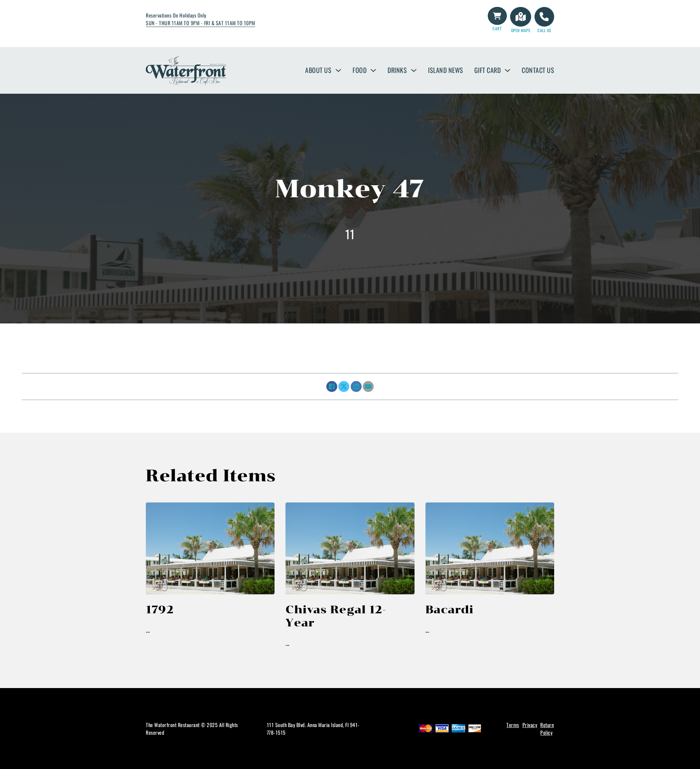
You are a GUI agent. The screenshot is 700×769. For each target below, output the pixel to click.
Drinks (397, 70)
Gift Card (487, 70)
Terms (512, 725)
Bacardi (449, 609)
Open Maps (520, 30)
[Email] (368, 386)
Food (359, 70)
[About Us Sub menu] (338, 70)
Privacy (529, 725)
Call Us (544, 30)
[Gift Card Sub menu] (507, 70)
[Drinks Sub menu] (414, 70)
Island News (445, 70)
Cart (497, 28)
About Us (318, 70)
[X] (343, 386)
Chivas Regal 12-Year (335, 616)
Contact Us (538, 70)
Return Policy (547, 728)
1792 (160, 609)
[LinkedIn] (356, 386)
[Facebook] (331, 386)
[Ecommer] (497, 16)
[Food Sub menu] (373, 70)
